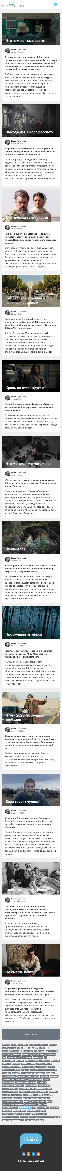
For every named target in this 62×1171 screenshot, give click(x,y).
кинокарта (45, 1098)
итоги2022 (38, 1095)
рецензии (54, 1107)
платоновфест (43, 1107)
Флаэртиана (30, 1120)
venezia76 (6, 1073)
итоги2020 (17, 1095)
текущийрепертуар (10, 1114)
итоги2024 (7, 1098)
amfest (14, 1045)
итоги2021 (28, 1095)
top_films (25, 1070)
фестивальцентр (52, 1117)
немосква (43, 1104)
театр (43, 1111)
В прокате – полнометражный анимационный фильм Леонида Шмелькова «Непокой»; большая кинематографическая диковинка (30, 151)
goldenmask (38, 1057)
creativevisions (38, 1054)
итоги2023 (48, 1095)
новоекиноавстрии (10, 1107)
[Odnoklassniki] (29, 1154)
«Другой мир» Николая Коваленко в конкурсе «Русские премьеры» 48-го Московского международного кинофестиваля (28, 654)
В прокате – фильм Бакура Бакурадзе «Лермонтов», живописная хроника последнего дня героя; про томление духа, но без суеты (30, 991)
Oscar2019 (17, 1067)
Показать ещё (31, 1034)
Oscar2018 (7, 1067)
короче (27, 1101)
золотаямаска (44, 1086)
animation (44, 1045)
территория (41, 1114)
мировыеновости (39, 1101)
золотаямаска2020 (43, 1089)
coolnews (6, 1054)
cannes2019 (29, 1051)
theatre (51, 1067)
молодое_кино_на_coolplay (13, 1104)
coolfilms (44, 1051)
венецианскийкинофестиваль (14, 1079)
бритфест (44, 1076)
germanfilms (27, 1057)
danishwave (50, 1054)
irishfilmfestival (8, 1060)
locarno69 (55, 1060)
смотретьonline (19, 1111)
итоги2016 (33, 1092)
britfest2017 (33, 1048)
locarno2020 (44, 1060)
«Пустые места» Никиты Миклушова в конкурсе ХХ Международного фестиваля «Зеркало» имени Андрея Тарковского (30, 483)
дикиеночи (41, 1082)
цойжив (40, 1120)
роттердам (7, 1111)
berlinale (52, 1045)
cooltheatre (26, 1054)
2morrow (6, 1045)
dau (4, 1057)
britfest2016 (22, 1048)
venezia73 (34, 1070)
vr (22, 1073)
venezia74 (43, 1070)
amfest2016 (23, 1045)
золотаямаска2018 (10, 1089)
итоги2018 (53, 1092)
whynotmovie (39, 1073)
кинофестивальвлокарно (12, 1101)
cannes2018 (18, 1051)
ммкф (49, 1101)
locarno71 (16, 1064)
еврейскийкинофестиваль (13, 1086)
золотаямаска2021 (10, 1092)
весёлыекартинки (35, 1079)
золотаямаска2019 (26, 1089)
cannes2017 (7, 1051)
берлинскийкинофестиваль (28, 1076)
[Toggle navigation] (56, 4)
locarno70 (6, 1064)
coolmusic (54, 1051)
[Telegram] (33, 1154)
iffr (46, 1057)
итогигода (17, 1098)
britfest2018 (44, 1048)
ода (34, 1107)
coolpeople (16, 1054)
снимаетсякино (33, 1111)
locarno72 (25, 1064)
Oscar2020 (27, 1067)
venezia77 (16, 1073)
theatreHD (16, 1070)
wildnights (50, 1073)
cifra (37, 1051)
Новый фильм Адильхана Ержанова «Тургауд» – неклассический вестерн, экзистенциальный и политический (30, 407)
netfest (39, 1064)
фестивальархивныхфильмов (14, 1117)
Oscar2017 (48, 1064)
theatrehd (6, 1070)
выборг (47, 1079)
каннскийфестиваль (31, 1098)
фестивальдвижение (36, 1117)
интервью (23, 1092)
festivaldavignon (13, 1057)
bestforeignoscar (9, 1048)
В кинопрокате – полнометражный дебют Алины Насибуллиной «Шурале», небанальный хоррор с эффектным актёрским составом (30, 568)
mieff (33, 1064)
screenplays (42, 1067)
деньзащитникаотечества (25, 1082)
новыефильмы (25, 1107)
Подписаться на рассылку (31, 1139)
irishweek (20, 1060)
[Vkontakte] (24, 1154)
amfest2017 (33, 1045)
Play (34, 1067)
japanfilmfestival (31, 1060)
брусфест (54, 1076)
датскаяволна (8, 1082)
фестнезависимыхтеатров (13, 1120)
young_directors (9, 1076)
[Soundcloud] (38, 1154)
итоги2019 (7, 1095)
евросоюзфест (31, 1086)
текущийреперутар (27, 1114)
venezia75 (53, 1070)
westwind (28, 1073)
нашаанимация (31, 1104)
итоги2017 (43, 1092)
